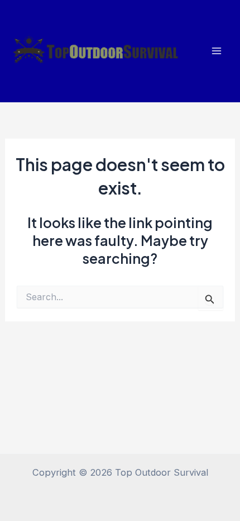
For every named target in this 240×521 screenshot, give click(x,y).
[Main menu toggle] (216, 51)
